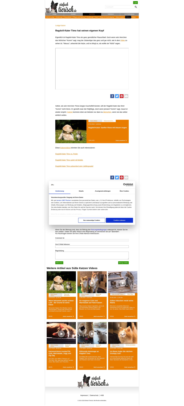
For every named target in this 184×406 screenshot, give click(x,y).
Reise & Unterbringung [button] (107, 17)
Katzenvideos (65, 148)
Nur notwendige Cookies (91, 220)
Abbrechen (59, 263)
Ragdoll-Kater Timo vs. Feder (66, 154)
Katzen (70, 112)
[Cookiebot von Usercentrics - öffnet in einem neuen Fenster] (124, 184)
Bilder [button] (134, 17)
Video (122, 40)
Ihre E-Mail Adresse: (62, 244)
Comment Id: (59, 238)
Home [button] (55, 14)
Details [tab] (81, 191)
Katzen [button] (92, 14)
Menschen (107, 112)
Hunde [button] (73, 14)
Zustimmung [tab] (59, 191)
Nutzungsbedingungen (99, 230)
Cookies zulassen (119, 220)
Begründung (59, 251)
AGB (102, 395)
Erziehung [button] (59, 17)
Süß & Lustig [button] (50, 17)
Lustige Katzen (60, 25)
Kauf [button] (96, 17)
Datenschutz (94, 395)
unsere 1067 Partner (64, 200)
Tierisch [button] (111, 14)
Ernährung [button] (90, 17)
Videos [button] (128, 17)
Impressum (84, 395)
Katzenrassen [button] (120, 17)
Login (135, 2)
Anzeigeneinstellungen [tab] (102, 191)
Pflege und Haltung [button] (79, 17)
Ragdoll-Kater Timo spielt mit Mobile (69, 160)
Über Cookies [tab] (124, 191)
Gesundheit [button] (67, 17)
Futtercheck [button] (129, 14)
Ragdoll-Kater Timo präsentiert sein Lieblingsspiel (74, 166)
